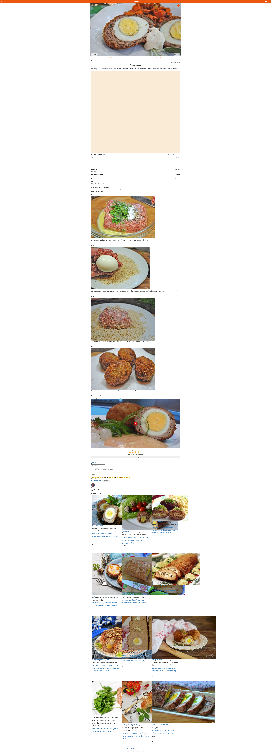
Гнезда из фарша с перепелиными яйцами (102, 596)
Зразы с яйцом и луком (157, 521)
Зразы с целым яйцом (97, 525)
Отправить (106, 480)
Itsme (178, 62)
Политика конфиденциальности (135, 751)
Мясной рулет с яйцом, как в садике (101, 659)
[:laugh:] (107, 477)
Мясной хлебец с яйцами (128, 651)
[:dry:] (95, 477)
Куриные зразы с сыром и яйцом (130, 724)
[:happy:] (126, 477)
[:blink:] (109, 477)
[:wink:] (117, 477)
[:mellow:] (129, 477)
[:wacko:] (122, 477)
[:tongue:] (114, 477)
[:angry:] (116, 477)
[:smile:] (112, 477)
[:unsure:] (97, 477)
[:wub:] (102, 477)
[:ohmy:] (92, 477)
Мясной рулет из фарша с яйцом (130, 596)
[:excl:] (121, 477)
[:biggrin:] (93, 477)
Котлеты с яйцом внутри (128, 531)
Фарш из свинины (96, 462)
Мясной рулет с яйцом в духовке (160, 724)
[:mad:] (104, 477)
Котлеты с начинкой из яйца (159, 585)
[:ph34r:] (105, 477)
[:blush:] (100, 477)
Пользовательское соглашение (135, 750)
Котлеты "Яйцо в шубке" (158, 659)
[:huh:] (128, 477)
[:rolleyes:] (119, 477)
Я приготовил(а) (135, 457)
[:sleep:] (111, 477)
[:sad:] (124, 477)
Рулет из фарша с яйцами (98, 716)
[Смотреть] (135, 423)
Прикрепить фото (97, 480)
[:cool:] (99, 477)
